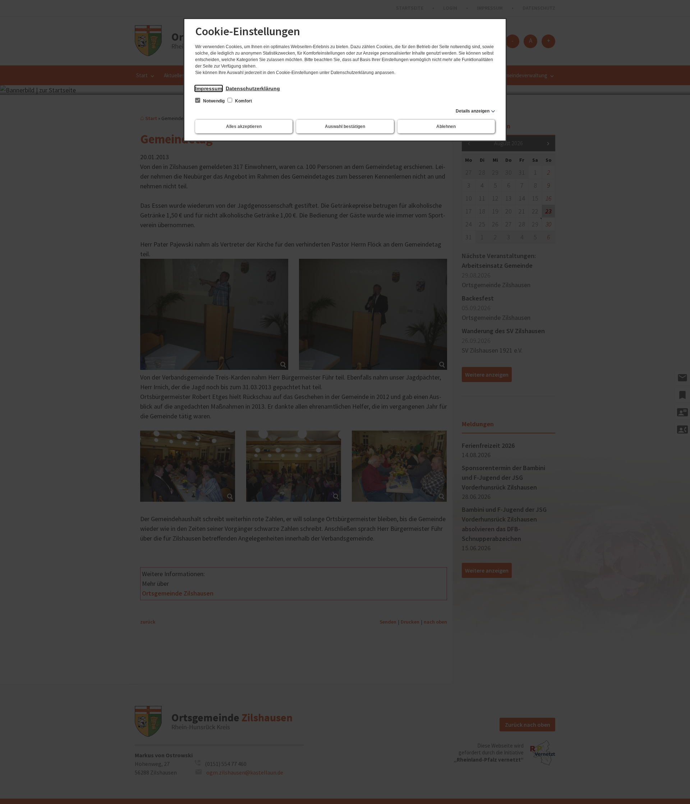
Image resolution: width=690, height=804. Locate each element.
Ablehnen (446, 126)
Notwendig (214, 101)
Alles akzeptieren (244, 126)
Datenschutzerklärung (253, 88)
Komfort (243, 101)
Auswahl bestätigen (345, 126)
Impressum (208, 88)
